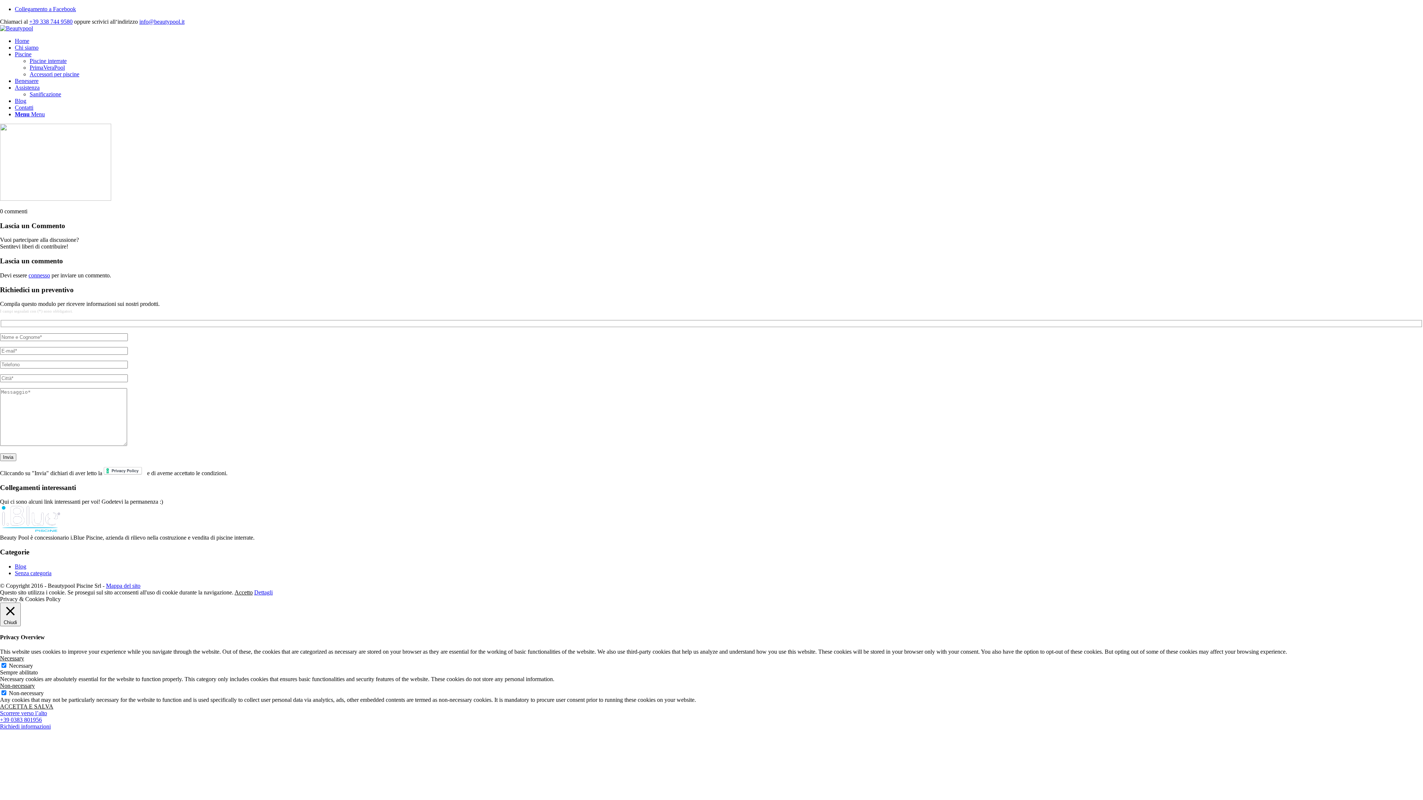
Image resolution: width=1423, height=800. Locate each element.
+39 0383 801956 (21, 720)
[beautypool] (16, 28)
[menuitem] (719, 41)
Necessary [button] (12, 658)
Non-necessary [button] (17, 686)
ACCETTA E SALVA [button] (26, 706)
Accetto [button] (244, 592)
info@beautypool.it (162, 22)
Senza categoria (33, 573)
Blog (20, 566)
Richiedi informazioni (25, 726)
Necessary (21, 666)
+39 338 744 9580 (51, 22)
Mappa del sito (123, 586)
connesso (39, 275)
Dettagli (263, 592)
